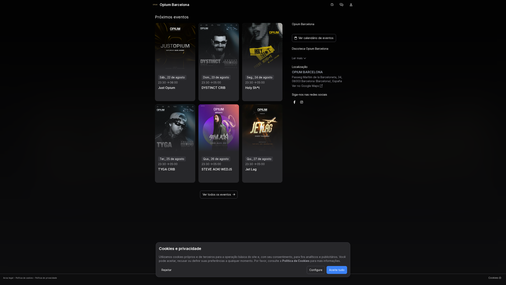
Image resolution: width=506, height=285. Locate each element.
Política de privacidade (46, 278)
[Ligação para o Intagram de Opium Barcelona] (302, 102)
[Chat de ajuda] (341, 5)
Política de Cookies (296, 260)
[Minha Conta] (351, 5)
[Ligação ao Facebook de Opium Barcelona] (294, 102)
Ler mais (297, 58)
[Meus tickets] (332, 5)
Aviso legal (8, 278)
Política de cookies (24, 278)
